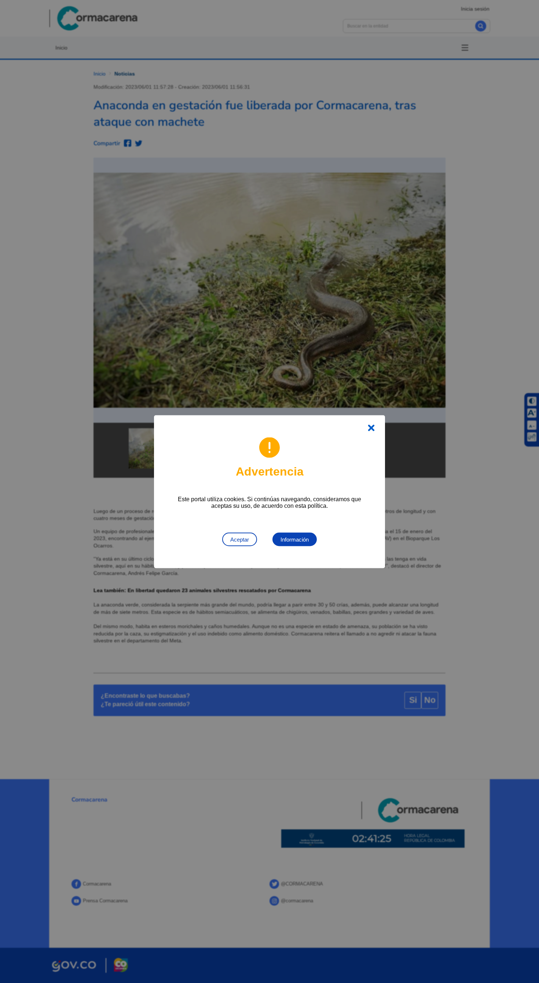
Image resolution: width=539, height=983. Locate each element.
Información (294, 539)
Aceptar (239, 539)
